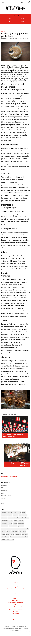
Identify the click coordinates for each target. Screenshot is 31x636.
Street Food (25, 536)
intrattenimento (13, 526)
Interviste (4, 490)
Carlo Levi (4, 515)
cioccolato (4, 517)
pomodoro (18, 534)
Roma (22, 18)
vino (8, 539)
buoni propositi (17, 512)
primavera (25, 534)
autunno (10, 512)
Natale (11, 476)
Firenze (8, 18)
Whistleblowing (15, 605)
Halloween (21, 523)
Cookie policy (15, 613)
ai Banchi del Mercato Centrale (15, 589)
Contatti (15, 598)
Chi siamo (15, 582)
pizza (12, 534)
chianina (15, 515)
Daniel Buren (17, 517)
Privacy (15, 611)
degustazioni (5, 520)
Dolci (11, 520)
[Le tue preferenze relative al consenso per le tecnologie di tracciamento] (28, 633)
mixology (19, 528)
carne (10, 515)
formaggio (4, 523)
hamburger (5, 526)
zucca (12, 539)
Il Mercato (4, 488)
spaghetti (18, 536)
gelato (15, 523)
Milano (22, 21)
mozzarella (26, 528)
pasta (3, 534)
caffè (23, 512)
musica (3, 531)
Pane (24, 531)
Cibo (20, 515)
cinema (25, 515)
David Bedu (25, 517)
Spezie (15, 476)
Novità (15, 593)
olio (20, 531)
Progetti (15, 587)
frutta (10, 523)
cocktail (10, 517)
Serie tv (12, 536)
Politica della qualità (15, 609)
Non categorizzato (6, 495)
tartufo (3, 539)
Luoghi (3, 493)
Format (16, 585)
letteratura (12, 528)
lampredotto (5, 528)
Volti (2, 503)
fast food (21, 520)
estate (15, 520)
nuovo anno (15, 531)
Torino (8, 21)
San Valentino (5, 536)
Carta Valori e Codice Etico (15, 607)
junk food (21, 526)
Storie (3, 501)
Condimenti (4, 476)
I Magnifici (4, 485)
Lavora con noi (16, 600)
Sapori (3, 31)
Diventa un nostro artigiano (15, 602)
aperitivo (4, 512)
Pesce (7, 534)
